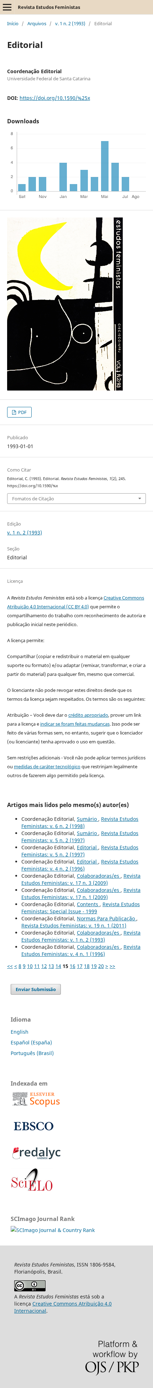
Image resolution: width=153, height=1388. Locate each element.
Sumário (87, 819)
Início (13, 23)
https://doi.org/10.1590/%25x (55, 98)
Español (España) (31, 1042)
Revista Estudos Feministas (49, 7)
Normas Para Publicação (106, 918)
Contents (88, 904)
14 (58, 966)
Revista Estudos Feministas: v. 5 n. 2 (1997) (79, 837)
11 (37, 966)
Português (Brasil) (32, 1053)
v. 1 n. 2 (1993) (70, 23)
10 (30, 966)
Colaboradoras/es (99, 875)
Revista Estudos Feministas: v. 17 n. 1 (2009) (81, 893)
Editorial (87, 847)
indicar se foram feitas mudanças (75, 724)
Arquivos (36, 23)
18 (87, 966)
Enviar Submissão (36, 989)
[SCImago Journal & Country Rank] (53, 1230)
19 (94, 966)
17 (80, 966)
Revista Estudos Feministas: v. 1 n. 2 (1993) (81, 936)
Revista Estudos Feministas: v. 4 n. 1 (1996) (81, 950)
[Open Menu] (7, 7)
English (19, 1031)
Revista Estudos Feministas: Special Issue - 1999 (80, 908)
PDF (22, 412)
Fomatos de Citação (33, 498)
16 (72, 966)
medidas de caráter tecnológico (47, 766)
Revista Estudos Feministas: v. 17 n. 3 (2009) (81, 879)
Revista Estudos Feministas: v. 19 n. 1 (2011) (73, 925)
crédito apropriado (88, 715)
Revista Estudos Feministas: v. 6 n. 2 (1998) (79, 822)
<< (10, 966)
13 (51, 966)
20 (101, 966)
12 (44, 966)
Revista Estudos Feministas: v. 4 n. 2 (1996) (79, 865)
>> (112, 966)
